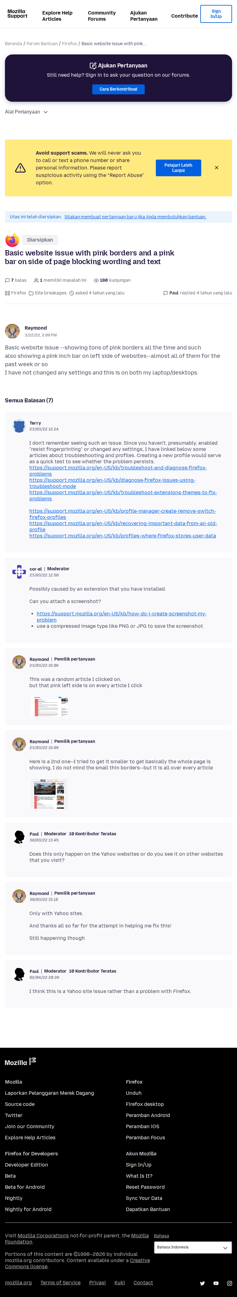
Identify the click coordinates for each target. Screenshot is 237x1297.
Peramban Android (148, 1115)
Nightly (14, 1198)
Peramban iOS (142, 1126)
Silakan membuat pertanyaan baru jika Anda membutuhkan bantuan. (135, 217)
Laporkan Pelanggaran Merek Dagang (49, 1093)
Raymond (36, 328)
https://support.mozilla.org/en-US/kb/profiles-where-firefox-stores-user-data (122, 536)
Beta (10, 1176)
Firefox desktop (145, 1104)
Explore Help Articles (57, 16)
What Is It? (139, 1176)
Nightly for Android (28, 1209)
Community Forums (102, 16)
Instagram (229, 1283)
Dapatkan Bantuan (148, 1209)
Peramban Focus (145, 1138)
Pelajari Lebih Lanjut (178, 168)
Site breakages (51, 293)
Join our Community (29, 1126)
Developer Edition (26, 1165)
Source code (20, 1104)
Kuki (119, 1283)
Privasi (97, 1283)
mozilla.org (18, 1283)
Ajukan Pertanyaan (144, 16)
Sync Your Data (144, 1198)
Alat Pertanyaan (22, 111)
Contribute (184, 16)
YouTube (216, 1283)
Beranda (13, 43)
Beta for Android (25, 1187)
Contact (143, 1283)
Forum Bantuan (42, 43)
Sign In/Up (216, 14)
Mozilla (20, 1063)
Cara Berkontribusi (118, 89)
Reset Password (145, 1187)
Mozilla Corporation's (43, 1236)
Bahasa (161, 1236)
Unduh (134, 1093)
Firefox (69, 43)
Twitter (14, 1115)
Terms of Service (60, 1283)
